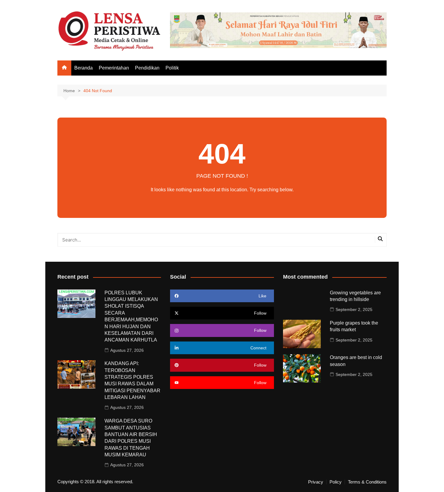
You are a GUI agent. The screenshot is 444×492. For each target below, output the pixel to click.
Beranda (83, 67)
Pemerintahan (114, 67)
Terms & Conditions (367, 482)
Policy (336, 482)
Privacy (315, 482)
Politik (172, 67)
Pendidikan (147, 67)
